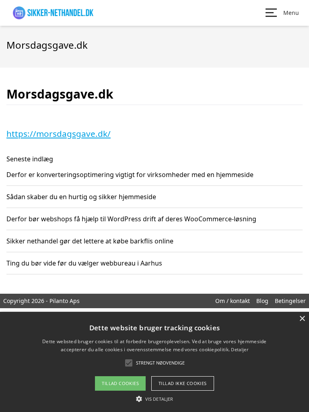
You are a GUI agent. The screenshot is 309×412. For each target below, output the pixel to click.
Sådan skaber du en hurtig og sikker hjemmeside (81, 196)
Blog (262, 301)
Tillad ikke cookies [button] (183, 383)
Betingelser (290, 301)
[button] (154, 399)
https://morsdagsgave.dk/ (58, 133)
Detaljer (239, 349)
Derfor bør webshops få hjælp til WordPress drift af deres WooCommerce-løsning (131, 218)
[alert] (154, 362)
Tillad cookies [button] (120, 383)
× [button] (302, 319)
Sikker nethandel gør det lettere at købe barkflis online (89, 241)
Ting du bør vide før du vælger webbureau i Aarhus (84, 263)
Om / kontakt (232, 301)
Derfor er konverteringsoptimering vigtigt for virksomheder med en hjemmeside (129, 174)
